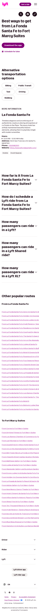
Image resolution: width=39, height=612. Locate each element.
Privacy (13, 597)
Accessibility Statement (27, 597)
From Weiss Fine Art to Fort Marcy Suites (18, 501)
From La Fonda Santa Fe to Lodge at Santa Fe (19, 344)
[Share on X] (20, 14)
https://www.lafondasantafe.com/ (23, 148)
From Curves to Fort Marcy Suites (15, 428)
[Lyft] (5, 4)
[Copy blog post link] (34, 14)
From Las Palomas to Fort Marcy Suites (17, 440)
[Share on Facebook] (27, 14)
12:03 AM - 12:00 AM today (13, 138)
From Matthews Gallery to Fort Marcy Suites (19, 461)
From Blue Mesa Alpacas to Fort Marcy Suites (19, 522)
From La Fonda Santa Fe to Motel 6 (15, 401)
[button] (35, 4)
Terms (6, 597)
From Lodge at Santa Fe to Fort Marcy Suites (19, 465)
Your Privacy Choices (11, 600)
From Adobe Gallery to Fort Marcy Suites (18, 485)
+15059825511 (13, 145)
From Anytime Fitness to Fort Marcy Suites (19, 432)
